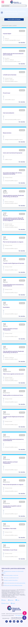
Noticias (11, 600)
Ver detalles (22, 42)
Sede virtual (6, 603)
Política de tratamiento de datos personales (14, 583)
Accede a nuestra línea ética (11, 580)
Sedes (4, 600)
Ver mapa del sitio (19, 615)
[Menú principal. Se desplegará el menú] (3, 2)
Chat (18, 600)
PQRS (13, 603)
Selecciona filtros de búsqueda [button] (14, 19)
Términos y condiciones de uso (11, 577)
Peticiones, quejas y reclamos (11, 575)
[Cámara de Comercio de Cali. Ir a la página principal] (15, 2)
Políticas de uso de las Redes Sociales (13, 585)
